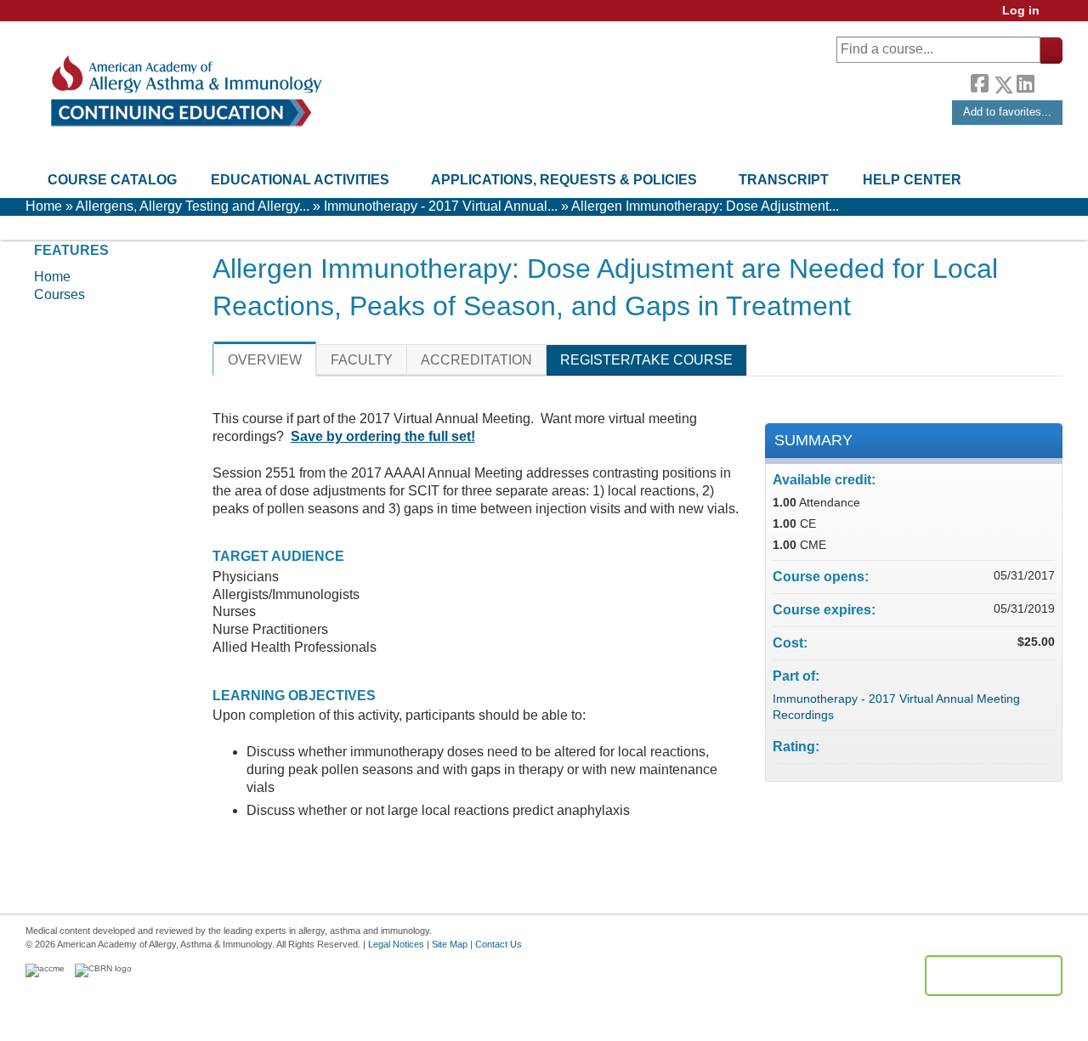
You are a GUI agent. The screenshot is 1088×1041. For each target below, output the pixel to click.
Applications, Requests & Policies (564, 180)
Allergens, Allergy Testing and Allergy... (192, 206)
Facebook (979, 81)
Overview (265, 360)
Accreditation (476, 360)
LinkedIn (1025, 81)
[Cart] (1057, 16)
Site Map (450, 944)
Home (44, 206)
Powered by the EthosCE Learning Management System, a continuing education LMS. (993, 975)
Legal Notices (396, 944)
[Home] (185, 91)
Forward (1048, 80)
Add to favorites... (1007, 111)
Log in (1021, 10)
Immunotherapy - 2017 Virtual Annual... (441, 206)
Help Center (912, 180)
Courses (59, 294)
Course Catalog (112, 180)
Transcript (784, 180)
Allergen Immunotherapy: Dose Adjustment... (705, 206)
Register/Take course (646, 360)
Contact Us (498, 944)
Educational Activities (300, 180)
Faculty (362, 360)
